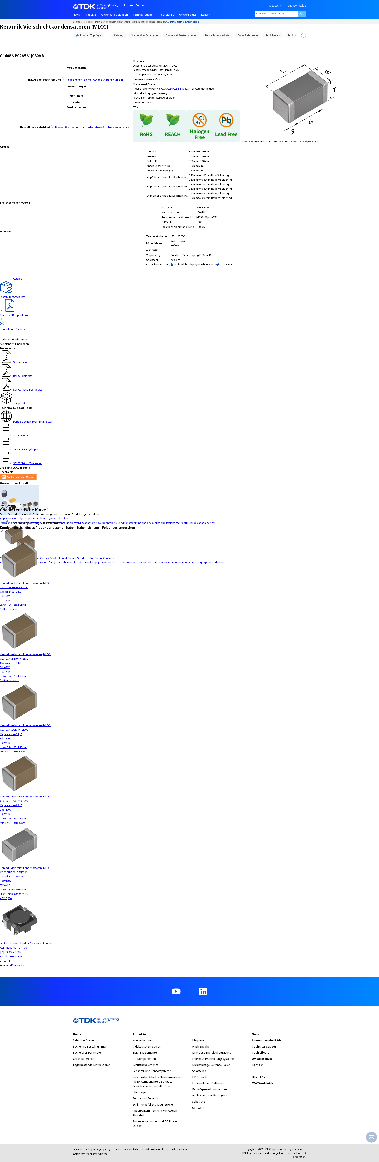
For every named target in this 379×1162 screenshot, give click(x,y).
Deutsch (274, 5)
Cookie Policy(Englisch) (155, 1149)
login (217, 264)
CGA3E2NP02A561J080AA (175, 88)
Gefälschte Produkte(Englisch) (90, 1153)
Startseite (79, 21)
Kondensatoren (113, 21)
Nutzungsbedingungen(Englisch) (91, 1149)
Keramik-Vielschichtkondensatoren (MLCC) (146, 21)
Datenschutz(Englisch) (126, 1149)
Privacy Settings (181, 1149)
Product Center (134, 5)
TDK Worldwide (296, 5)
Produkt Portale (94, 21)
